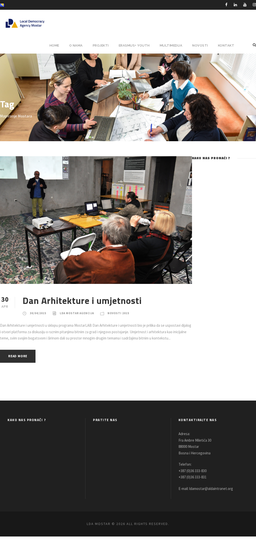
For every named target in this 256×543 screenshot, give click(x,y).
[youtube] (244, 4)
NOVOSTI (200, 45)
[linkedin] (235, 4)
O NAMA (76, 45)
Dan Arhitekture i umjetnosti (82, 300)
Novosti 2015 (118, 313)
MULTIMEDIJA (171, 45)
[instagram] (254, 4)
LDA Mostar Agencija (77, 313)
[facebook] (226, 4)
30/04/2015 (38, 313)
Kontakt (226, 45)
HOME (54, 45)
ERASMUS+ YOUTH (134, 45)
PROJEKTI (101, 45)
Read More (17, 356)
